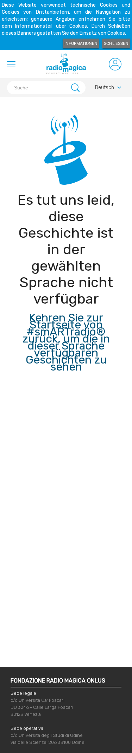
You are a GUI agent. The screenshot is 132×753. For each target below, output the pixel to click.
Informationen (81, 43)
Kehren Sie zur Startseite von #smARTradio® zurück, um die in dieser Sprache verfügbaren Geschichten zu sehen (66, 342)
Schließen (116, 43)
